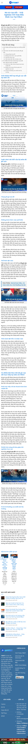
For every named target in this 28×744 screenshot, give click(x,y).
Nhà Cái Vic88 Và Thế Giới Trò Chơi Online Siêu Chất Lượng (15, 603)
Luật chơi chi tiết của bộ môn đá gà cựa (13, 51)
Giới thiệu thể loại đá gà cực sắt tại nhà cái (14, 48)
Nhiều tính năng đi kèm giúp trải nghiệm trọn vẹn (13, 68)
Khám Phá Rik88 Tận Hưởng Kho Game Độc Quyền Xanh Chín (15, 610)
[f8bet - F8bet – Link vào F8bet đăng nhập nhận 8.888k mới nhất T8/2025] (14, 2)
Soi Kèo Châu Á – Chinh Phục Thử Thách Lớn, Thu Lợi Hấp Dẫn (16, 628)
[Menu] (2, 2)
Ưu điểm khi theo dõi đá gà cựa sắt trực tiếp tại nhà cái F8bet (13, 61)
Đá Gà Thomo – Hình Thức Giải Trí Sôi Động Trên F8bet (14, 564)
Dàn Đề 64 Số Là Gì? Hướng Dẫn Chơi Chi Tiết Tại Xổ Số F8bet (15, 616)
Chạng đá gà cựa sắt (10, 54)
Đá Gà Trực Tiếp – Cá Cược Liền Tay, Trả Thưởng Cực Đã (4, 564)
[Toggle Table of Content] (23, 45)
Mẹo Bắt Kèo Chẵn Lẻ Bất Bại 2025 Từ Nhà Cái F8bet (16, 622)
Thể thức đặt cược (10, 57)
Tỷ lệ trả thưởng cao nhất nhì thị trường (13, 71)
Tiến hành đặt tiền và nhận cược (13, 59)
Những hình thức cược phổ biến (13, 55)
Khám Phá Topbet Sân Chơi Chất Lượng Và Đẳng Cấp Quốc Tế (15, 597)
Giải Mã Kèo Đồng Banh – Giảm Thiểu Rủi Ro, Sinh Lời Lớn (15, 635)
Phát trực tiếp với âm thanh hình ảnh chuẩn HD (14, 65)
